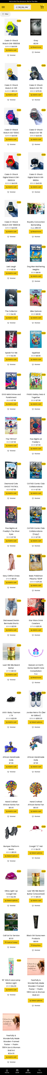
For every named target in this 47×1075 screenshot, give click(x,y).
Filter (6, 14)
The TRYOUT (11, 439)
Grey (36, 40)
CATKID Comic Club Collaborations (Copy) (36, 531)
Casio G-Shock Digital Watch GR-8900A (36, 177)
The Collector (11, 311)
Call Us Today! (12, 942)
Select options (37, 722)
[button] (11, 55)
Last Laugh (11, 266)
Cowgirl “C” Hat (36, 846)
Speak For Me (11, 352)
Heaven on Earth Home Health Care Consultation (35, 668)
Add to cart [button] (12, 50)
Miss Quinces (36, 311)
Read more (37, 47)
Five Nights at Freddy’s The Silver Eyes (11, 531)
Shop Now (37, 945)
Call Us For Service (11, 935)
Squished (36, 352)
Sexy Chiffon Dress (11, 575)
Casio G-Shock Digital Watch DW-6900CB (11, 177)
